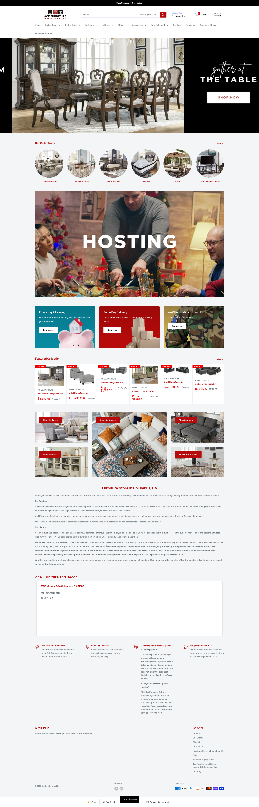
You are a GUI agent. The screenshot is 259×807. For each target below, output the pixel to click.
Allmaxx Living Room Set (112, 382)
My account (177, 16)
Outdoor (177, 25)
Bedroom (89, 25)
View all (220, 359)
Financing (190, 25)
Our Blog (197, 771)
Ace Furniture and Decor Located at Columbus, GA (205, 765)
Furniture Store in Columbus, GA (208, 751)
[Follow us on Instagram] (121, 788)
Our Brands (198, 737)
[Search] (163, 15)
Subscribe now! (129, 799)
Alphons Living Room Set (143, 391)
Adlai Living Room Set (79, 393)
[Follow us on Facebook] (116, 788)
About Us (197, 733)
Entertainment (158, 25)
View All (220, 143)
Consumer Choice (208, 25)
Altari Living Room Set (174, 382)
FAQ (195, 755)
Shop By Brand (42, 33)
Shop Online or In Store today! (129, 3)
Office (121, 25)
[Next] (224, 384)
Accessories (137, 25)
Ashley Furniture (45, 390)
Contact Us (198, 746)
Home (38, 25)
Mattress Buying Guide (203, 759)
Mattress (106, 25)
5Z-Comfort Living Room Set (50, 393)
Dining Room (71, 25)
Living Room (51, 25)
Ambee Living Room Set (205, 384)
